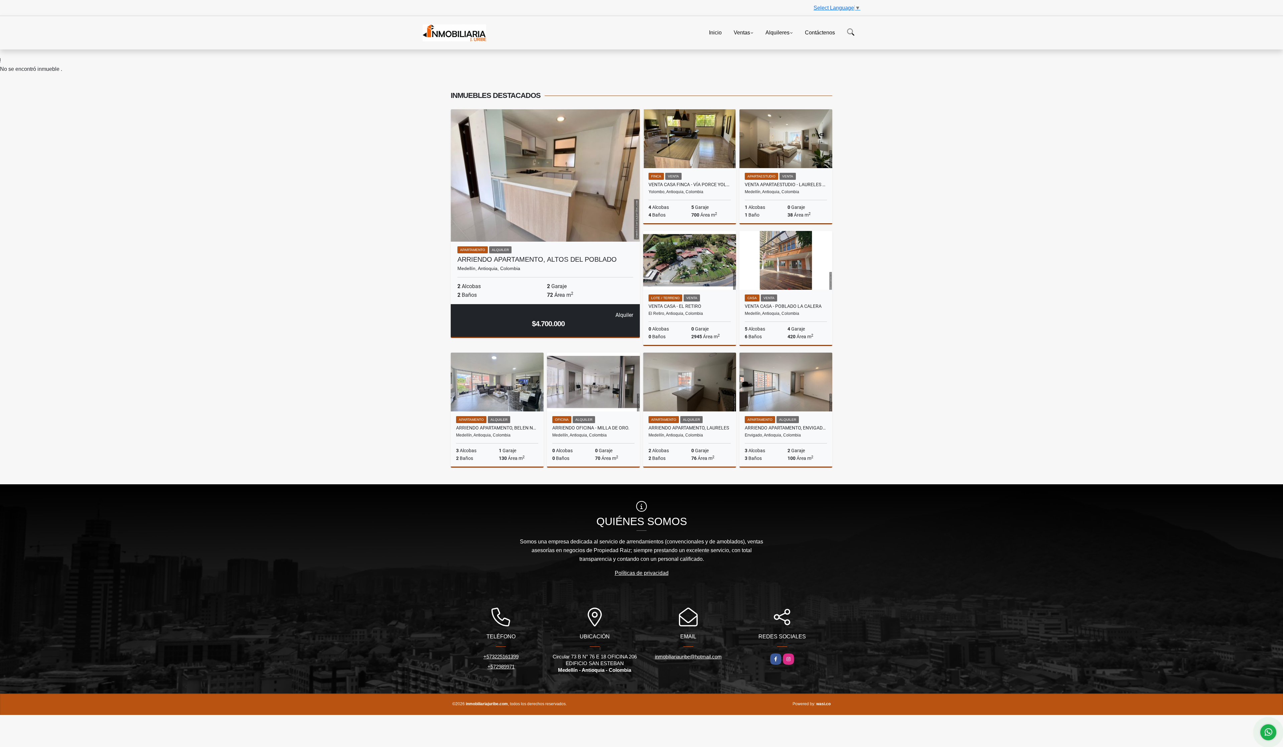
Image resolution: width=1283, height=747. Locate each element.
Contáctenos (820, 32)
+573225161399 (501, 656)
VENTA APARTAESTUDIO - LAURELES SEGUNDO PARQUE (786, 184)
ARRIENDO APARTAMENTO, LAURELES (689, 427)
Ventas (742, 32)
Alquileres (777, 32)
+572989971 (501, 666)
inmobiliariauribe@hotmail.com (688, 656)
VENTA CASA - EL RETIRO (675, 306)
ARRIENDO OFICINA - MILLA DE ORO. (590, 427)
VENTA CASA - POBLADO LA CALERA (783, 306)
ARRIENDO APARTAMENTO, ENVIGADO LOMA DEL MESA (786, 427)
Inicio (715, 32)
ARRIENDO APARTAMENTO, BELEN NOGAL (497, 427)
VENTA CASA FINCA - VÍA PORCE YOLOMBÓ (690, 184)
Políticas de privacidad (642, 573)
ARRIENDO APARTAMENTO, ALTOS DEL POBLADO (537, 259)
